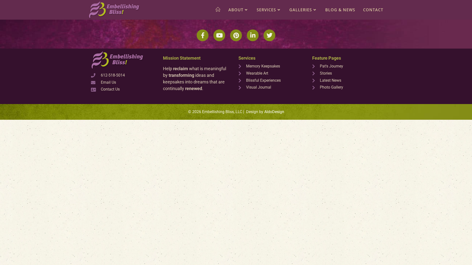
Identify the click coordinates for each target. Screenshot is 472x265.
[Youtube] (219, 35)
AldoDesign (274, 111)
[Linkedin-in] (253, 35)
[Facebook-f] (202, 35)
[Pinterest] (236, 35)
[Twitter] (269, 35)
